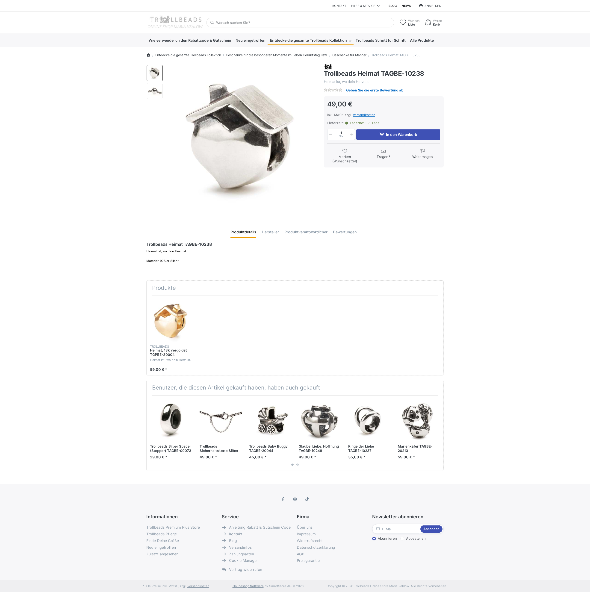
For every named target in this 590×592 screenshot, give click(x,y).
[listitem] (242, 139)
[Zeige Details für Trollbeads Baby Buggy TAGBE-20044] (270, 420)
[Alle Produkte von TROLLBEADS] (328, 66)
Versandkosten (364, 115)
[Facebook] (283, 499)
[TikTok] (307, 499)
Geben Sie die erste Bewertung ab (374, 90)
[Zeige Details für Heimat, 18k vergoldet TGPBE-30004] (171, 320)
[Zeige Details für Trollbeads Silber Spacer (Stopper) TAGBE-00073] (171, 420)
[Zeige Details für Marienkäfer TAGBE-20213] (419, 420)
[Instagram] (295, 499)
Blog (393, 6)
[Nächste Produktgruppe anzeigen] (438, 433)
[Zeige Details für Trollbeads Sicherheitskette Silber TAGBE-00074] (221, 420)
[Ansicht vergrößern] (242, 139)
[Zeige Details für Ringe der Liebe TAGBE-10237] (369, 420)
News (406, 6)
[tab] (243, 232)
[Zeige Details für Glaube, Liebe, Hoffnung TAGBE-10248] (320, 420)
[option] (154, 73)
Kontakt (339, 6)
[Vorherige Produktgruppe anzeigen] (152, 433)
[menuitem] (189, 40)
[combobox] (300, 22)
